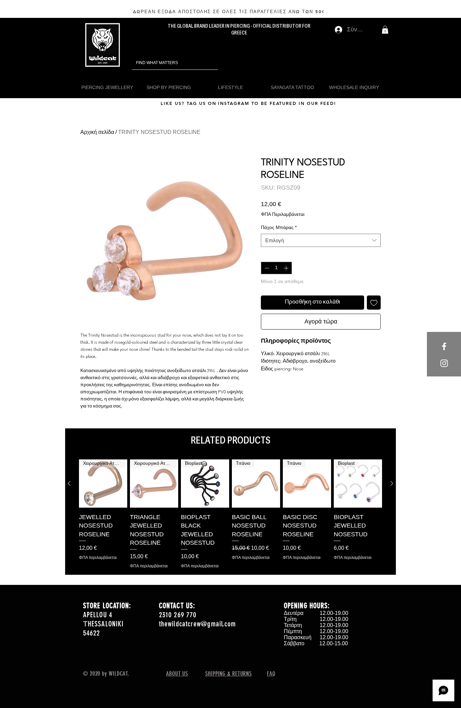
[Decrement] (266, 268)
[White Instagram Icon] (444, 363)
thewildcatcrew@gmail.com (197, 623)
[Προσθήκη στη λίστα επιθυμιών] (374, 302)
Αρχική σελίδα (97, 132)
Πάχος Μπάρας (279, 227)
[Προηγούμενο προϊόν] (69, 483)
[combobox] (321, 240)
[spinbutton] (276, 268)
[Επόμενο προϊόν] (392, 483)
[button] (385, 30)
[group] (230, 514)
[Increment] (286, 268)
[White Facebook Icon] (444, 346)
